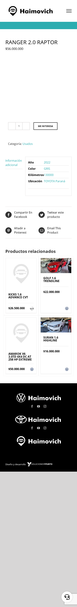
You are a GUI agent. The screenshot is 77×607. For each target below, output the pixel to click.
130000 (49, 175)
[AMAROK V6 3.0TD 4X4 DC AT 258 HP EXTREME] (21, 333)
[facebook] (32, 406)
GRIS (47, 169)
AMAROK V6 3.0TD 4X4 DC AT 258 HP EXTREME (20, 356)
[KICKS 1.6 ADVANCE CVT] (21, 273)
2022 (47, 162)
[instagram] (45, 406)
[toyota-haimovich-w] (38, 415)
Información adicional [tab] (13, 163)
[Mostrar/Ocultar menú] (69, 11)
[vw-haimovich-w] (38, 394)
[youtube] (38, 406)
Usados (28, 144)
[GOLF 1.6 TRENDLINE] (56, 265)
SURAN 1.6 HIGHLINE (50, 339)
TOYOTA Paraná (54, 181)
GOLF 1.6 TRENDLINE (51, 279)
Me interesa (45, 126)
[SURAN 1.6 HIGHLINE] (56, 324)
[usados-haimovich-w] (38, 437)
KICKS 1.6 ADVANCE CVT (18, 295)
